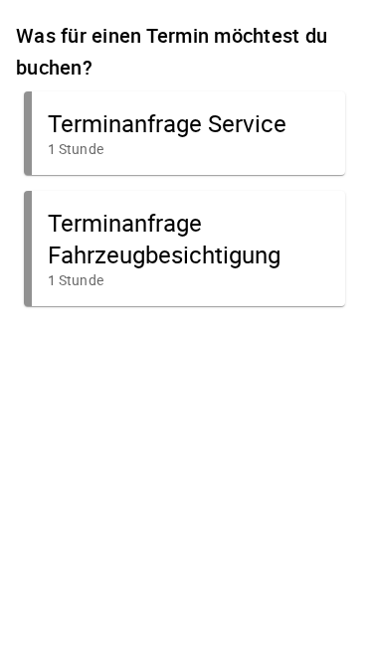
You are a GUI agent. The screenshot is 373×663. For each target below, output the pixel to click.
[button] (184, 133)
